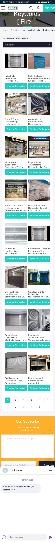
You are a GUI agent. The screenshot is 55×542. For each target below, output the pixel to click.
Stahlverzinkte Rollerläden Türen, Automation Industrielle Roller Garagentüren (14, 383)
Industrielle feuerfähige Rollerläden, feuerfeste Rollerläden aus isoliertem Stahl (15, 81)
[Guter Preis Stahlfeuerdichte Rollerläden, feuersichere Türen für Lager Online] (39, 276)
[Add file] (4, 537)
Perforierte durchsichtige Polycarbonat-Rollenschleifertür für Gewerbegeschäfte (15, 253)
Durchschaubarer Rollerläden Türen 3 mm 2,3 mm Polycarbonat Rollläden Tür (38, 210)
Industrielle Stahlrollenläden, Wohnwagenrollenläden (39, 337)
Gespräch (49, 8)
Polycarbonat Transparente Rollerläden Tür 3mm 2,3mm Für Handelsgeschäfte (38, 167)
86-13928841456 (45, 2)
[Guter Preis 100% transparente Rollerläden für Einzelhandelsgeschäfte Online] (16, 190)
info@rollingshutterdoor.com (17, 2)
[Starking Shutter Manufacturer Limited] (13, 8)
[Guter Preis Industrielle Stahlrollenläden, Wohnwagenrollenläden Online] (39, 320)
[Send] (50, 537)
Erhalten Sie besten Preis (15, 87)
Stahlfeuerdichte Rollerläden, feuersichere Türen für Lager (39, 295)
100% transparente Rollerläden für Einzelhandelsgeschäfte (16, 208)
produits (14, 30)
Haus (4, 30)
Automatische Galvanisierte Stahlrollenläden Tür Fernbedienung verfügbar (14, 340)
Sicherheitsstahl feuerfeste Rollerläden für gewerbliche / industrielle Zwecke (39, 79)
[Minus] (51, 470)
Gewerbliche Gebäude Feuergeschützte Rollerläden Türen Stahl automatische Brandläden (39, 253)
